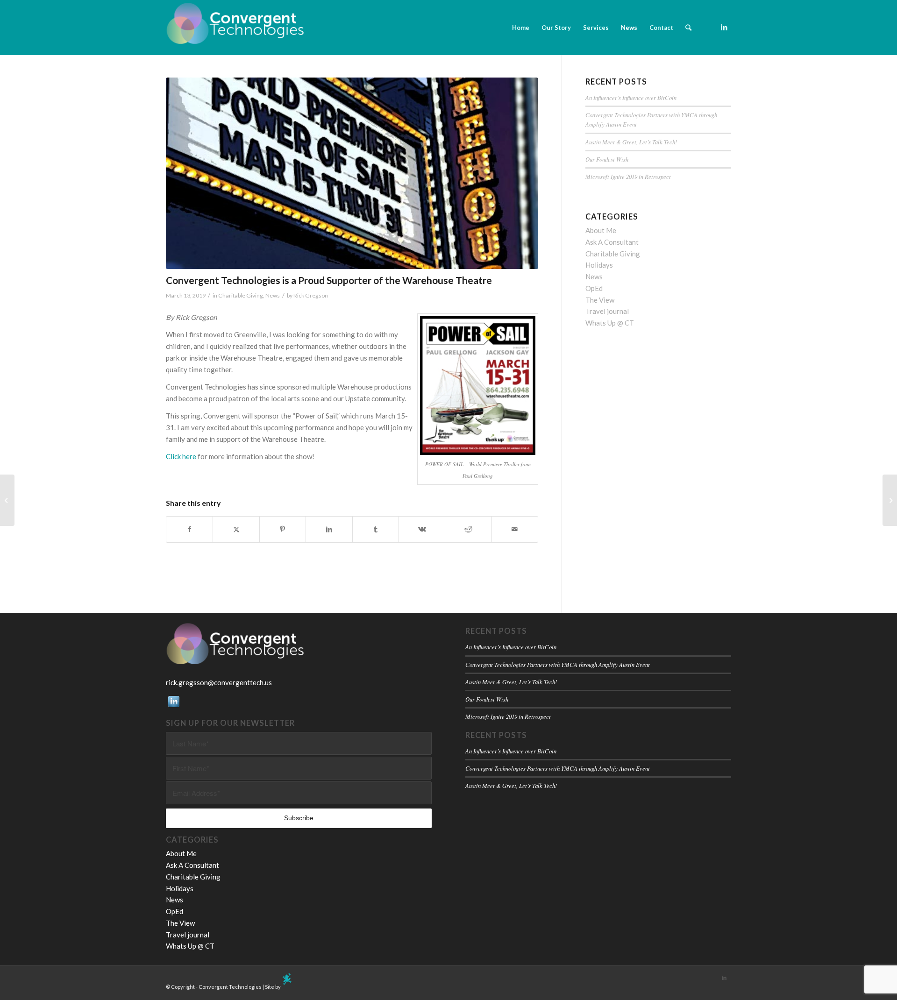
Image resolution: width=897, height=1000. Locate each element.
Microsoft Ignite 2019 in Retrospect (628, 176)
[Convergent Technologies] (236, 27)
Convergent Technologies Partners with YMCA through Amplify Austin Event (557, 664)
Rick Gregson (310, 295)
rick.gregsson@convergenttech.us (219, 682)
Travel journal (607, 311)
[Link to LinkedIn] (724, 27)
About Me (600, 230)
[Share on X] (236, 529)
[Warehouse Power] (352, 173)
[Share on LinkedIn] (329, 529)
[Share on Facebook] (189, 529)
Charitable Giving (240, 295)
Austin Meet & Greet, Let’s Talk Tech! (631, 142)
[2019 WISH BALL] (890, 500)
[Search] (688, 27)
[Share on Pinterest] (283, 529)
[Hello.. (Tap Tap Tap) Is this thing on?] (7, 500)
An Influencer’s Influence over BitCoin (630, 97)
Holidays (599, 265)
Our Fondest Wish (606, 159)
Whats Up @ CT (609, 323)
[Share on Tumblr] (376, 529)
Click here (181, 456)
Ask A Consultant (612, 242)
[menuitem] (520, 27)
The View (599, 300)
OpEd (594, 288)
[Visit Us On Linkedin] (173, 706)
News (272, 295)
